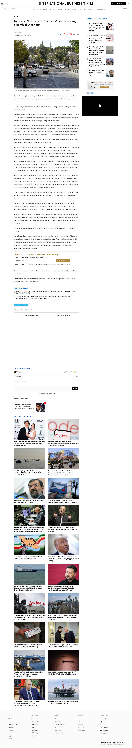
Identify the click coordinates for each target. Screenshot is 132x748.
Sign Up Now (104, 87)
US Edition (125, 9)
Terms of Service (56, 264)
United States (81, 730)
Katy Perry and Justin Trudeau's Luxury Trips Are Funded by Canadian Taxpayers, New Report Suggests (29, 443)
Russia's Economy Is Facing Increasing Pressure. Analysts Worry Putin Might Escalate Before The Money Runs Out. (27, 703)
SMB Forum (35, 724)
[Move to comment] (77, 34)
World (39, 9)
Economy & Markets (56, 9)
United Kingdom (81, 727)
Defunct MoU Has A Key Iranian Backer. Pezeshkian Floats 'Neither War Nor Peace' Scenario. (62, 529)
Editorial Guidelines (63, 315)
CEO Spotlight (35, 733)
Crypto (74, 9)
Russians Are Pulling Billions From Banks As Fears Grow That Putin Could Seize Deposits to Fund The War (29, 617)
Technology (82, 9)
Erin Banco (19, 32)
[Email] (74, 34)
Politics (45, 9)
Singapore (80, 724)
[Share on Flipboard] (67, 34)
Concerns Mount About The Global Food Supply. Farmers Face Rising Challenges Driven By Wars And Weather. (28, 588)
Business (67, 9)
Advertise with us (59, 733)
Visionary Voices (36, 719)
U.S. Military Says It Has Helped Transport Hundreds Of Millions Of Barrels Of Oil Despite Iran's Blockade (29, 473)
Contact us (57, 721)
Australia (79, 719)
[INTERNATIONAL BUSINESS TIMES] (66, 3)
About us (57, 719)
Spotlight (34, 727)
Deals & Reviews (100, 9)
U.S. (34, 9)
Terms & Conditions (60, 724)
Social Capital (35, 721)
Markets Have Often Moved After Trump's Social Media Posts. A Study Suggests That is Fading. (63, 559)
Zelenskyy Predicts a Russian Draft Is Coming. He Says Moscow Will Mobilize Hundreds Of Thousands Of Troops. (61, 588)
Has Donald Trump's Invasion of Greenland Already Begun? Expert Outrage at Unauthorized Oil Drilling (28, 674)
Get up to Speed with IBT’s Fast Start (103, 82)
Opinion (90, 9)
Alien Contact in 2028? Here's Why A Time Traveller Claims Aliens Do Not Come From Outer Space (62, 617)
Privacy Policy (66, 264)
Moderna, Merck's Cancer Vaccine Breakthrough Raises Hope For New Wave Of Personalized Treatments (63, 443)
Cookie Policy (58, 730)
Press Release (35, 730)
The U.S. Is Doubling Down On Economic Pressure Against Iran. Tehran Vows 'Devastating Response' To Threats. (62, 473)
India (78, 721)
